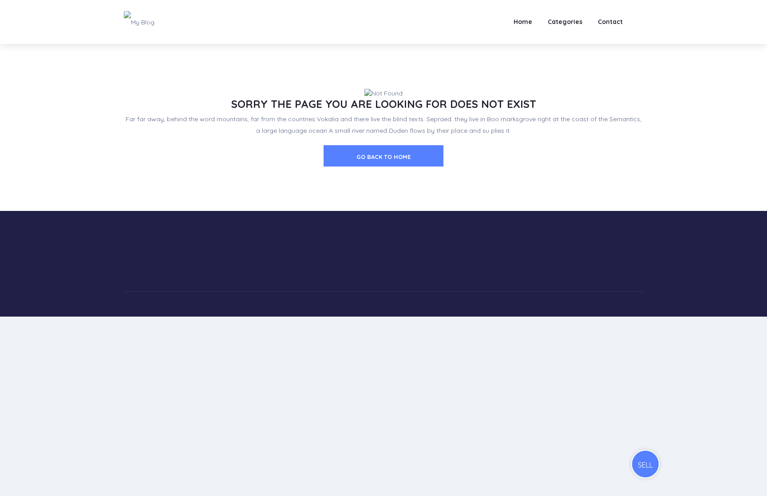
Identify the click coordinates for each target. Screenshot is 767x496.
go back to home (383, 156)
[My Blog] (139, 22)
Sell (645, 464)
